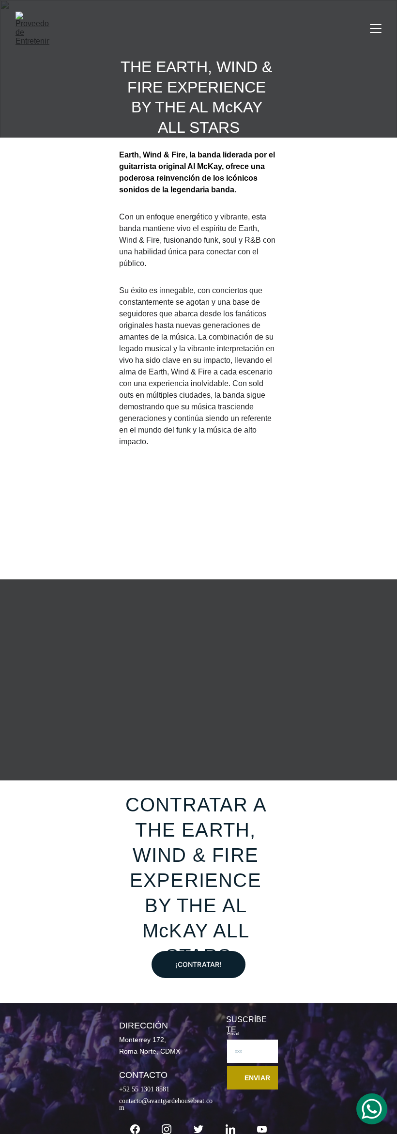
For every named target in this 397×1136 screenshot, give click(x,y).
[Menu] (376, 28)
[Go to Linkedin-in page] (230, 1129)
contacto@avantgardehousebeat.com (166, 1104)
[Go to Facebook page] (135, 1129)
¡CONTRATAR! (199, 964)
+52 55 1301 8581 (144, 1089)
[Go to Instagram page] (166, 1129)
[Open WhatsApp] (371, 1108)
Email (233, 1033)
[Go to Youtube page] (262, 1129)
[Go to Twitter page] (198, 1129)
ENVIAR (257, 1078)
